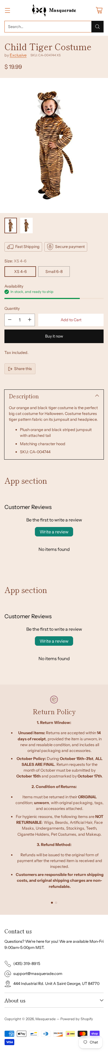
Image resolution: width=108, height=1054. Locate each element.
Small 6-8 (54, 271)
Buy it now (54, 336)
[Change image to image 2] (26, 225)
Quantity (12, 308)
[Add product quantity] (30, 320)
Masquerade (45, 1019)
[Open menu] (7, 10)
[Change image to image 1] (10, 225)
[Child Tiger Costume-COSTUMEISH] (54, 145)
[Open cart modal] (99, 10)
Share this (23, 368)
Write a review (54, 531)
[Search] (97, 26)
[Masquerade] (54, 10)
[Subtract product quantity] (10, 320)
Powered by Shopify (76, 1019)
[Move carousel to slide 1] (52, 903)
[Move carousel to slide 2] (56, 903)
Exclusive (18, 55)
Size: (15, 261)
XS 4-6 (20, 271)
